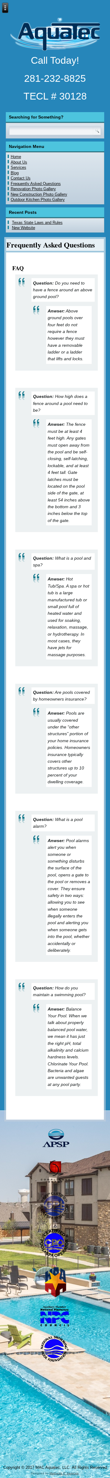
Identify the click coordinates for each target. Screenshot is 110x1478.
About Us (19, 162)
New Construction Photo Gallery (39, 194)
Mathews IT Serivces (64, 1473)
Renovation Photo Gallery (33, 189)
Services (18, 167)
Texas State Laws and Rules (37, 222)
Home (16, 156)
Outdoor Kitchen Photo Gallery (38, 199)
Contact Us (21, 178)
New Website (23, 227)
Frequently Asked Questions (36, 183)
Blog (15, 173)
